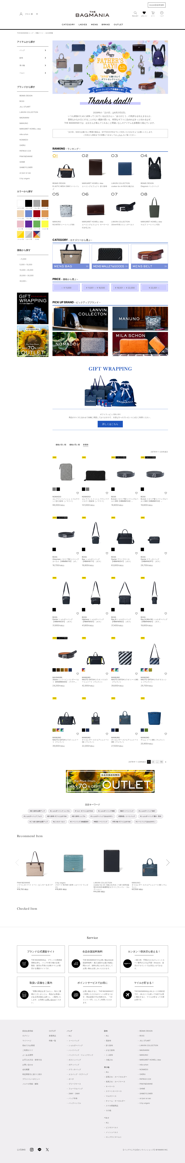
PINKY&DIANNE (26, 156)
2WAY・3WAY (74, 1093)
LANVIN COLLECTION (29, 112)
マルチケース (111, 1096)
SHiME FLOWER (26, 167)
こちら (120, 135)
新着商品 (52, 1036)
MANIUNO (24, 123)
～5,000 (23, 259)
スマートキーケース (114, 1091)
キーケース (110, 1086)
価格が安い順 (61, 444)
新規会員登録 (27, 1031)
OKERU (22, 145)
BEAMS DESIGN (26, 96)
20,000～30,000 (26, 275)
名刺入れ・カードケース (115, 1081)
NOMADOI (24, 140)
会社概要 (25, 1069)
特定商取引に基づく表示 (32, 1074)
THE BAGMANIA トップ (25, 33)
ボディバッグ (74, 1065)
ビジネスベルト (112, 1127)
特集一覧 (52, 1040)
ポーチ (71, 1079)
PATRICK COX (25, 151)
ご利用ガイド (27, 1050)
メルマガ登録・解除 (30, 1084)
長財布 (108, 1040)
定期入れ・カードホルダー (116, 1077)
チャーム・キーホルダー (115, 1101)
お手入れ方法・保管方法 (32, 1060)
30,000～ (23, 281)
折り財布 (109, 1045)
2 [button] (153, 762)
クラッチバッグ (75, 1069)
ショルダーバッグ (76, 1045)
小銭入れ (109, 1060)
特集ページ (39, 33)
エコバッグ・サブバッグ (78, 1074)
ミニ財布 (109, 1055)
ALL (70, 1036)
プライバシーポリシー (31, 1079)
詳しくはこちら (110, 424)
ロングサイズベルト (114, 1137)
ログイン (25, 1036)
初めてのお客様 (28, 1045)
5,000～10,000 (26, 264)
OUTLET (52, 1031)
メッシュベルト (112, 1132)
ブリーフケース (75, 1084)
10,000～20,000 (26, 270)
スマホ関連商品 (112, 1106)
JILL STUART (25, 107)
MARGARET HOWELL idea (30, 129)
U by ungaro (25, 178)
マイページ (26, 1040)
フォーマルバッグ (76, 1089)
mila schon (24, 134)
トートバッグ (74, 1040)
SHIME (22, 162)
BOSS (22, 101)
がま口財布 (110, 1050)
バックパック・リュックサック (81, 1055)
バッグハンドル (75, 1103)
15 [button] (161, 762)
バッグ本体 (73, 1098)
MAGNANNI (24, 118)
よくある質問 (27, 1055)
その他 (108, 1110)
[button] (166, 762)
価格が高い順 (74, 444)
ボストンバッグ (75, 1060)
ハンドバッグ (74, 1050)
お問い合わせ (50, 1000)
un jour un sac (25, 173)
